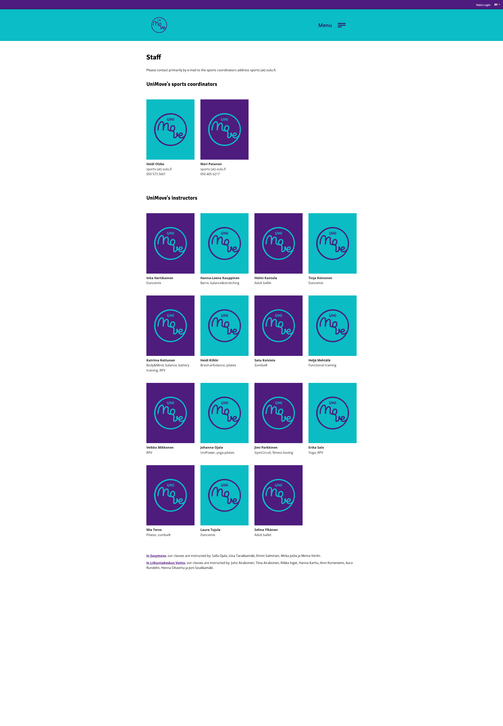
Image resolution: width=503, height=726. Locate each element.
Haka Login (483, 5)
